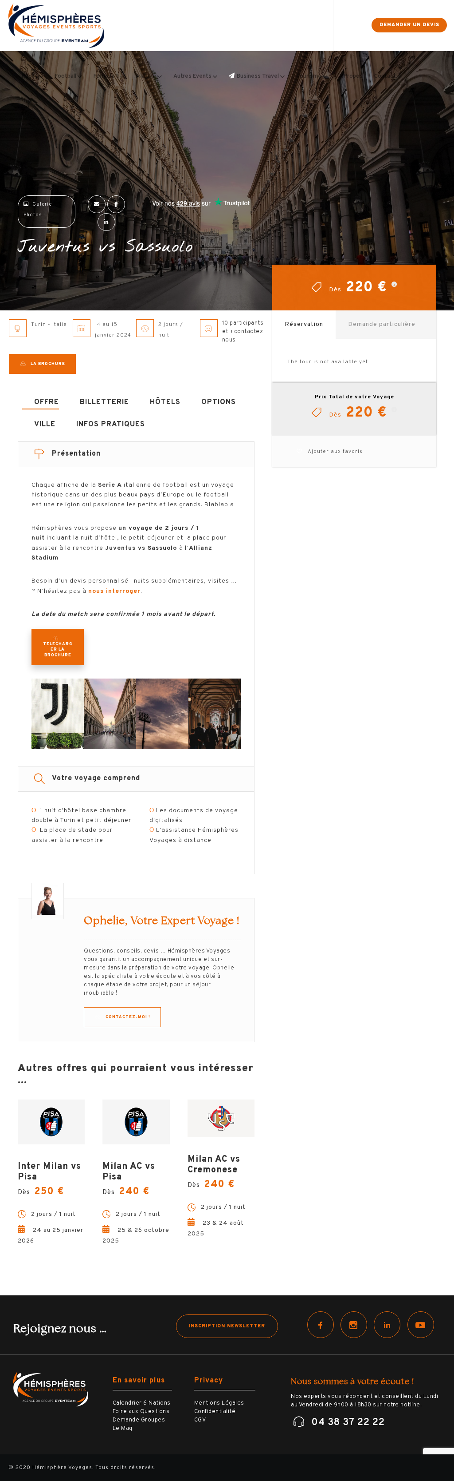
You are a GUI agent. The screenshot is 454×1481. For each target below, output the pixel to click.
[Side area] (357, 25)
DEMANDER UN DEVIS (409, 25)
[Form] (341, 25)
